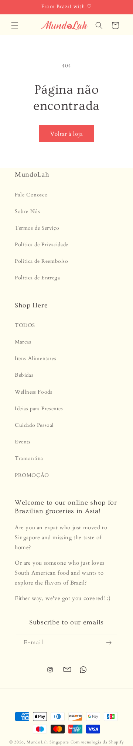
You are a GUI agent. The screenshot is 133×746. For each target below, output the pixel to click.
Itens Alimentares (35, 358)
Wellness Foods (33, 391)
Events (23, 441)
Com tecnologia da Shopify (97, 742)
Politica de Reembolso (41, 261)
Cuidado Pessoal (34, 425)
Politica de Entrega (37, 277)
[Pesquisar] (99, 25)
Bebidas (24, 375)
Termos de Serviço (37, 227)
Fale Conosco (31, 194)
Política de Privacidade (41, 244)
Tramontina (29, 458)
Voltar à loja (66, 133)
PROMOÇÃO (32, 475)
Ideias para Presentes (39, 408)
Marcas (23, 341)
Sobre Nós (27, 211)
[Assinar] (108, 642)
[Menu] (15, 25)
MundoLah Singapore (48, 742)
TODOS (25, 325)
